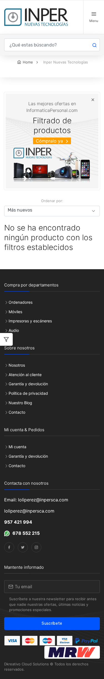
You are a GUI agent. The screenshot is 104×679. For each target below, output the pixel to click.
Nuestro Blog (20, 402)
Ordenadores (20, 302)
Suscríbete (52, 623)
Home (28, 62)
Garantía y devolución (28, 383)
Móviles (15, 311)
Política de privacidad (28, 393)
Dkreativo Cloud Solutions (26, 664)
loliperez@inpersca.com (29, 511)
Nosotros (17, 365)
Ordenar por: (52, 200)
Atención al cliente (25, 374)
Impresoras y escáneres (30, 320)
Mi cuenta (17, 446)
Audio (14, 330)
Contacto (17, 412)
